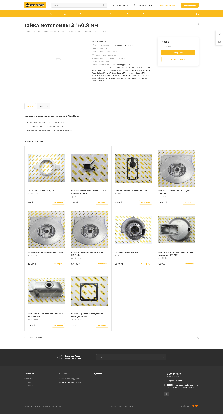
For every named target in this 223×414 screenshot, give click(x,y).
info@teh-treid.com (167, 5)
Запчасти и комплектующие (70, 382)
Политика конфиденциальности (121, 406)
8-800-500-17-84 (144, 5)
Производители (30, 386)
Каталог (63, 373)
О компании (28, 379)
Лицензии (28, 382)
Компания (29, 373)
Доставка (43, 106)
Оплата (30, 106)
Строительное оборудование (70, 379)
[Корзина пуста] (197, 14)
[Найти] (105, 5)
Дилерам (98, 373)
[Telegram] (166, 394)
